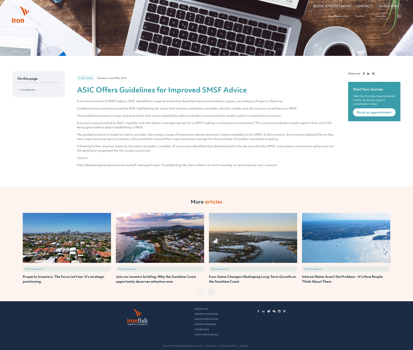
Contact (364, 6)
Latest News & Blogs (206, 334)
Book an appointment (374, 112)
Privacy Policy (211, 346)
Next (211, 292)
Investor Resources (206, 319)
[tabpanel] (67, 250)
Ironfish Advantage (206, 314)
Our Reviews (202, 329)
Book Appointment (332, 6)
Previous (201, 292)
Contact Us (201, 309)
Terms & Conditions (229, 346)
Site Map (244, 346)
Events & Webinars (205, 324)
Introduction (28, 89)
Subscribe (389, 6)
